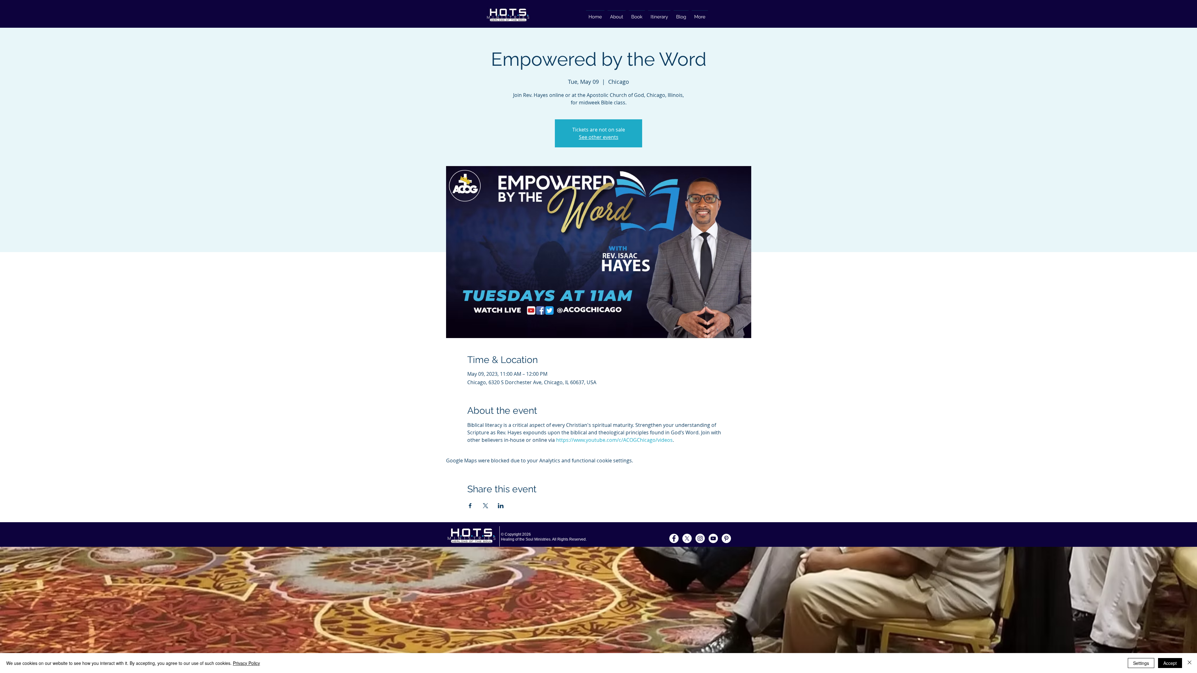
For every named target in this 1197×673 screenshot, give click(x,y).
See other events (598, 137)
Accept (1170, 663)
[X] (687, 538)
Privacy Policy (246, 663)
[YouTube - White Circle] (713, 538)
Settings (1141, 663)
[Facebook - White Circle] (674, 538)
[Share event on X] (485, 505)
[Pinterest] (726, 538)
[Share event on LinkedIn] (501, 505)
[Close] (1189, 663)
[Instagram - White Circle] (700, 538)
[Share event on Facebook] (470, 505)
